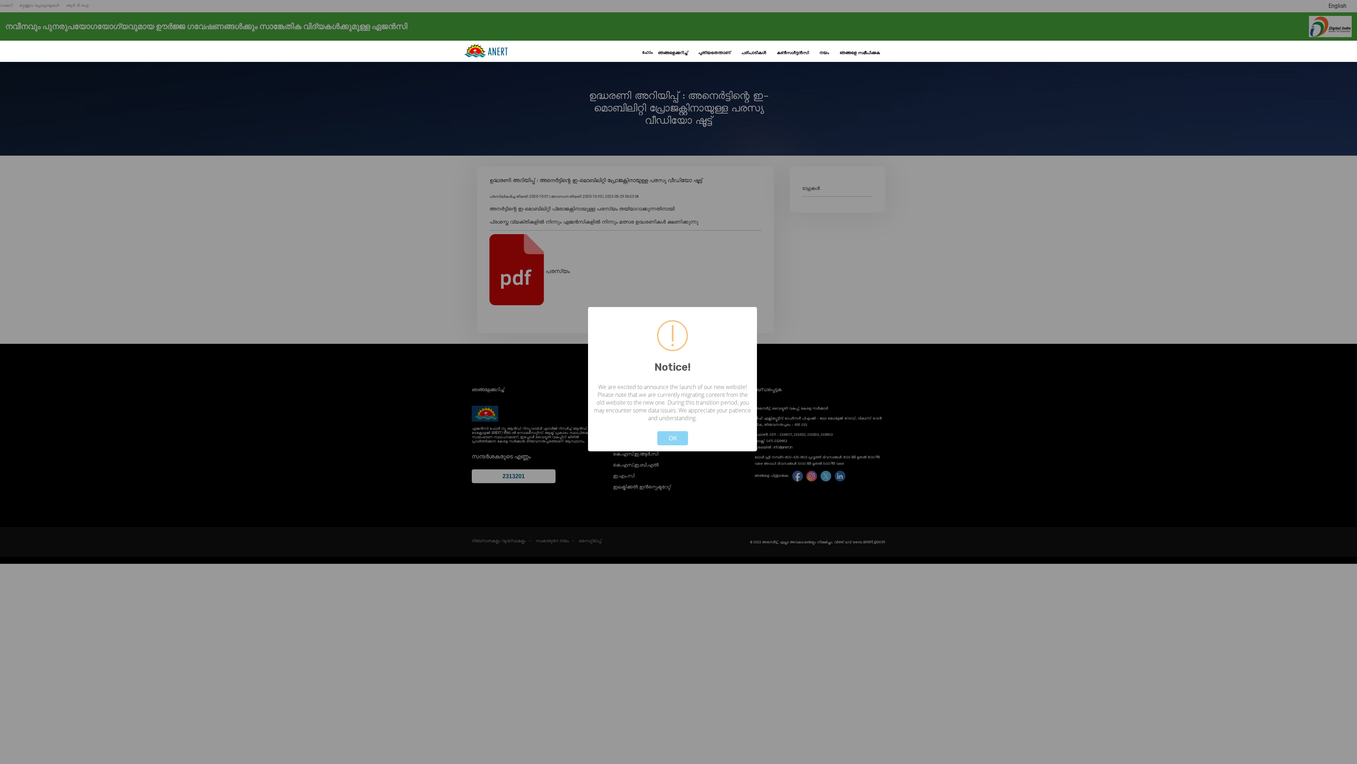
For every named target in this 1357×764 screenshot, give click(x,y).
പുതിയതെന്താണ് (714, 53)
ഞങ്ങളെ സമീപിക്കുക (860, 53)
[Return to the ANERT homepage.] (486, 51)
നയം (824, 53)
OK (673, 438)
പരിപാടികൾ (753, 53)
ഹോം (647, 52)
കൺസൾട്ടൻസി (793, 53)
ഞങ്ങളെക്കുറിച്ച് (673, 53)
